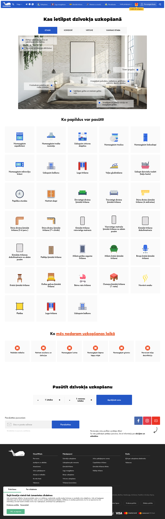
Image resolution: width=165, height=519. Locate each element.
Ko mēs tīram (37, 479)
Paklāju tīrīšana (98, 471)
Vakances (36, 483)
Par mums (36, 458)
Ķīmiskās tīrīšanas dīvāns (101, 466)
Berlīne (120, 495)
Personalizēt (24, 505)
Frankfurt (140, 495)
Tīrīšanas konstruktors (69, 483)
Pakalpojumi (67, 454)
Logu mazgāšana (68, 471)
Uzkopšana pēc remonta (71, 462)
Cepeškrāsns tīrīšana (99, 462)
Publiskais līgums (114, 503)
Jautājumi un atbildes (40, 462)
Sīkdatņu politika (148, 503)
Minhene (134, 495)
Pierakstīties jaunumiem (15, 417)
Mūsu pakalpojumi (39, 471)
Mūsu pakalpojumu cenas (101, 458)
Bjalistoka (114, 495)
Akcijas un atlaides (39, 475)
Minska (146, 495)
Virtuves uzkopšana (69, 479)
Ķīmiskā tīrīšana (68, 466)
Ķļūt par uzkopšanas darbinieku (135, 458)
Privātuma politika (13, 505)
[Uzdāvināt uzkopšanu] (136, 4)
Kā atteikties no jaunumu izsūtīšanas (18, 431)
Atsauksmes (37, 466)
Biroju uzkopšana (68, 475)
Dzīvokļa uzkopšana (69, 458)
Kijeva (152, 495)
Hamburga (126, 495)
